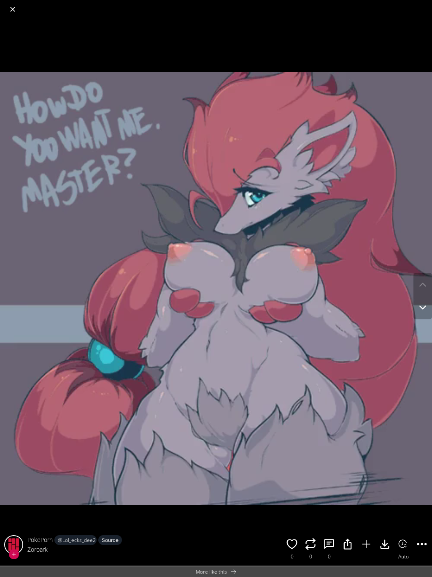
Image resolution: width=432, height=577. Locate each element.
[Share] (348, 545)
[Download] (385, 545)
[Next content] (423, 307)
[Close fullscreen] (13, 9)
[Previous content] (423, 285)
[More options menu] (423, 5)
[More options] (422, 545)
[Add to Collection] (366, 545)
